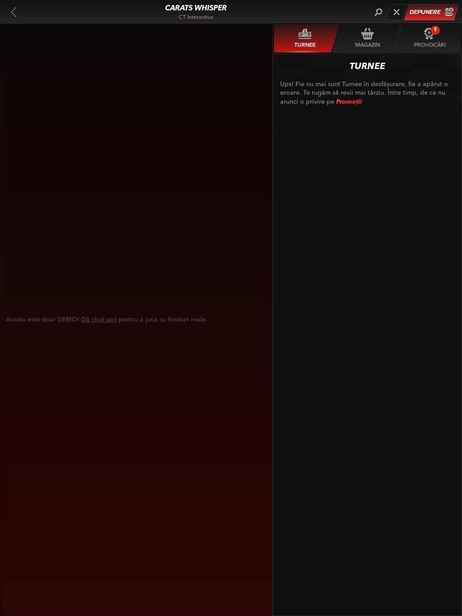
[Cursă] (396, 12)
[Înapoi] (13, 12)
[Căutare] (378, 12)
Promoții (349, 102)
